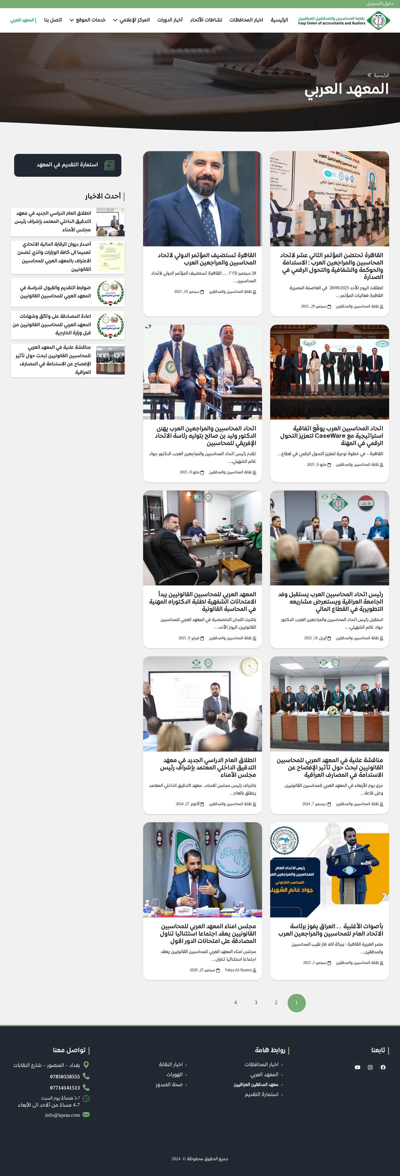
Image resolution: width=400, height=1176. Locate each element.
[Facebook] (383, 1067)
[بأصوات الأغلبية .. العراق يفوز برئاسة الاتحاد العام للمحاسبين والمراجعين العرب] (329, 869)
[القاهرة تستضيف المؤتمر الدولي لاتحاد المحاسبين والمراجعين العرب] (202, 198)
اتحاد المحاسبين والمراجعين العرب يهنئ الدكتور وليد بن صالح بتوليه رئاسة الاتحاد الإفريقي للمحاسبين (205, 436)
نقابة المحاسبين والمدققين (357, 306)
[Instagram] (370, 1067)
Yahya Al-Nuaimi (238, 970)
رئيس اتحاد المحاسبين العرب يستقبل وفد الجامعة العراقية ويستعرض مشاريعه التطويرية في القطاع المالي (330, 602)
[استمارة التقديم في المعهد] (106, 165)
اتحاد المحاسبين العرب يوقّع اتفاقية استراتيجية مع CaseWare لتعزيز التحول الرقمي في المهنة (331, 436)
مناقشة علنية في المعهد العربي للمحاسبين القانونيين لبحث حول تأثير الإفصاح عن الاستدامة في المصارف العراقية (330, 768)
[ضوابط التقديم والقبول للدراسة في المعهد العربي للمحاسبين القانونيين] (110, 292)
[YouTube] (357, 1067)
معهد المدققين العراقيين (256, 1085)
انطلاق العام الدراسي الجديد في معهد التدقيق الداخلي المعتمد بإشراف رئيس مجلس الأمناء (208, 768)
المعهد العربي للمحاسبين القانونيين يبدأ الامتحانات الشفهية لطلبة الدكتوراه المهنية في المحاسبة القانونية (202, 602)
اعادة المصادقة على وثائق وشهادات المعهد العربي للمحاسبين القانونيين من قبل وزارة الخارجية (52, 325)
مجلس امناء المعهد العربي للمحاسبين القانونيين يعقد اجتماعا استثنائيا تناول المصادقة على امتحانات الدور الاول (208, 934)
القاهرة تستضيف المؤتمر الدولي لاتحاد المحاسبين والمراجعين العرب (207, 259)
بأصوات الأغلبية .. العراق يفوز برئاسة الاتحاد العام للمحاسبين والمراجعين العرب (330, 930)
